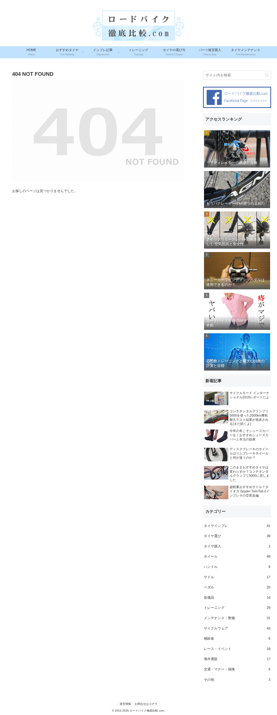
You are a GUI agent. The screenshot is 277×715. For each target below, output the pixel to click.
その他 (237, 680)
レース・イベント (237, 649)
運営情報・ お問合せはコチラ (138, 703)
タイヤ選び (237, 536)
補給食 (237, 638)
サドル (237, 577)
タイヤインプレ (237, 526)
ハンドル (237, 567)
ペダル (237, 587)
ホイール (237, 556)
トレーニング (237, 608)
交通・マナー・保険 (237, 669)
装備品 (237, 598)
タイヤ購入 (237, 546)
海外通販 (237, 659)
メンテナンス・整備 (237, 618)
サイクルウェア (237, 628)
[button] (267, 75)
